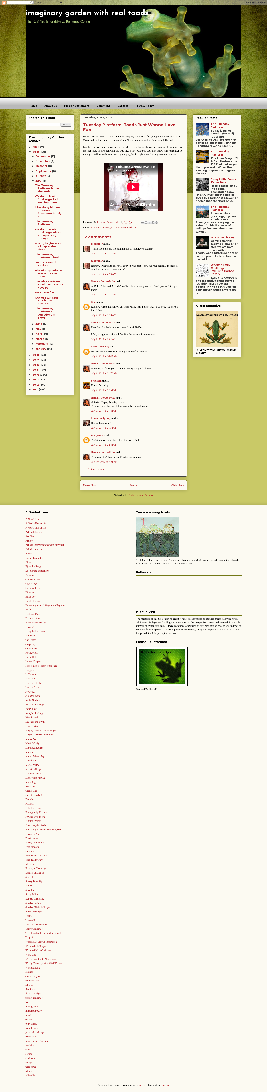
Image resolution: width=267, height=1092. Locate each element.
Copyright (103, 105)
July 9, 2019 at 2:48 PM (103, 410)
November (43, 161)
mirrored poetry (33, 1010)
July (39, 181)
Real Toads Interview (36, 855)
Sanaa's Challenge (34, 872)
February (42, 343)
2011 (36, 389)
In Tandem (31, 674)
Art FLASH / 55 (45, 292)
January (41, 348)
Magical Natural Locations (39, 734)
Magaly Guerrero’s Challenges (40, 730)
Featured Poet (32, 614)
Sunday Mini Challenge (37, 907)
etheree (29, 985)
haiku (28, 1002)
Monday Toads (33, 773)
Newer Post (90, 485)
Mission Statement (76, 105)
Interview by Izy (34, 683)
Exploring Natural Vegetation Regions (45, 605)
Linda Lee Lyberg (101, 418)
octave (28, 1019)
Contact (122, 105)
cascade (29, 971)
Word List (30, 954)
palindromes (31, 1028)
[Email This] (142, 222)
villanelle (30, 1075)
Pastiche (29, 799)
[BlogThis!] (146, 222)
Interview (30, 678)
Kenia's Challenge (34, 704)
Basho (28, 553)
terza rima (30, 1066)
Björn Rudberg (33, 566)
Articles (29, 540)
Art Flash (30, 536)
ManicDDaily (32, 743)
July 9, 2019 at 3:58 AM (103, 253)
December (43, 156)
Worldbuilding (32, 967)
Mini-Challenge (33, 769)
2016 (36, 364)
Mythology (31, 782)
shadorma (30, 1058)
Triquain (29, 937)
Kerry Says (31, 708)
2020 (36, 147)
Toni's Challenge (34, 928)
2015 (36, 369)
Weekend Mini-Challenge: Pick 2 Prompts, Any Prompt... (48, 234)
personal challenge (34, 1032)
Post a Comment (96, 469)
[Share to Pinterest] (156, 222)
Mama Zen (31, 739)
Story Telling (32, 894)
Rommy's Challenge (101, 227)
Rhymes (29, 864)
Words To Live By (222, 237)
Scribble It (30, 877)
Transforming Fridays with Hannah (43, 933)
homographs (31, 1006)
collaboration (32, 980)
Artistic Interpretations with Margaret (44, 544)
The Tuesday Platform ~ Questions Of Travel (45, 313)
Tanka (28, 915)
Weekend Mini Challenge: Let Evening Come (46, 199)
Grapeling (30, 644)
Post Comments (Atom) (140, 495)
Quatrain (29, 851)
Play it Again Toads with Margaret (43, 829)
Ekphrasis (30, 592)
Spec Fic (29, 890)
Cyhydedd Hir (32, 588)
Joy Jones (30, 691)
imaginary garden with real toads (87, 13)
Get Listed (30, 639)
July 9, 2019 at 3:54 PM (103, 444)
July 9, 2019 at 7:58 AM (103, 315)
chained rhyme (33, 976)
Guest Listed (31, 648)
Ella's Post (30, 596)
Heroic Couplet (33, 661)
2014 (36, 374)
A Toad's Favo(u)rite (36, 523)
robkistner (97, 244)
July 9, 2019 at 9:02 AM (103, 339)
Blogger (165, 1085)
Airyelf (143, 1085)
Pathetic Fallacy (33, 808)
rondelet (29, 1045)
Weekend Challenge (35, 946)
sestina (28, 1053)
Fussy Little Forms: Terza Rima (224, 181)
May (39, 328)
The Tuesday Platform (124, 227)
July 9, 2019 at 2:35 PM (103, 390)
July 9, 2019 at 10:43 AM (104, 356)
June (39, 324)
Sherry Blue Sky (100, 346)
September (44, 171)
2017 (36, 359)
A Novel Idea (32, 519)
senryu (28, 1049)
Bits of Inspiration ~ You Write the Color (48, 273)
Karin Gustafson (33, 700)
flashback (30, 989)
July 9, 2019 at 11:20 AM (104, 373)
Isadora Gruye (32, 687)
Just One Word (33, 695)
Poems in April (33, 834)
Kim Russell (31, 717)
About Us (50, 105)
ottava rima (31, 1023)
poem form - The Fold (36, 1041)
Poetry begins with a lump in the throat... (48, 246)
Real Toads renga (34, 859)
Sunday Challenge (34, 898)
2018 (36, 355)
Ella (93, 302)
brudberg (96, 380)
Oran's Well (31, 790)
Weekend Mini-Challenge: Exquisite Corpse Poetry (222, 269)
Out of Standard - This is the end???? (47, 300)
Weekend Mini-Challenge (38, 950)
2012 (36, 384)
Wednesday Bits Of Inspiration (41, 941)
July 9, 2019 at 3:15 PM (103, 427)
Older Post (177, 485)
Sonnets (29, 885)
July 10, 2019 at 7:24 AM (104, 461)
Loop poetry (31, 726)
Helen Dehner (32, 657)
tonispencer (97, 435)
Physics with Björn (35, 816)
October (42, 166)
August (41, 176)
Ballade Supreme (34, 549)
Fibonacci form (33, 618)
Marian (29, 752)
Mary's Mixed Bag (34, 756)
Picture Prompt (33, 820)
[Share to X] (149, 222)
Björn (28, 562)
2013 (36, 379)
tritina (28, 1071)
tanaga (28, 1062)
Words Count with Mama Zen (40, 959)
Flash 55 (29, 627)
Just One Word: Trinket (45, 264)
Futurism (30, 635)
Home (33, 105)
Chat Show (31, 583)
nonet (28, 1015)
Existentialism (32, 601)
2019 (36, 152)
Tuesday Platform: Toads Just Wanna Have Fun (49, 284)
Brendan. (30, 575)
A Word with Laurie (35, 527)
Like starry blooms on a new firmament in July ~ (48, 212)
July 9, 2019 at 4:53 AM (103, 274)
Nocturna (30, 786)
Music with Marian (35, 777)
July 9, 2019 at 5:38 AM (103, 294)
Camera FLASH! (34, 579)
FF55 (28, 609)
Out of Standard (33, 795)
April (39, 333)
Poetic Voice (31, 838)
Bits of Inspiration (34, 558)
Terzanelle (30, 920)
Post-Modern (32, 846)
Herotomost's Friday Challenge (41, 665)
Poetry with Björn (34, 842)
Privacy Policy (144, 105)
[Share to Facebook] (153, 222)
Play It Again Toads (35, 825)
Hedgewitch (31, 652)
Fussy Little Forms (35, 631)
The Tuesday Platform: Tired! (47, 256)
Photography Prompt (36, 812)
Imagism (29, 670)
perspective (31, 1036)
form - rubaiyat (33, 993)
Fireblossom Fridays (35, 622)
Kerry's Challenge (34, 713)
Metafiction (31, 760)
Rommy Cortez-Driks (103, 281)
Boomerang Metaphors (37, 570)
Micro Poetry (32, 764)
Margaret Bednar (34, 747)
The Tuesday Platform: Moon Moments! (47, 188)
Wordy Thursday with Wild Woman (43, 963)
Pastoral (29, 803)
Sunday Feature (33, 903)
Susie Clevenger (33, 911)
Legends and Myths (35, 721)
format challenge (34, 997)
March (40, 338)
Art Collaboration (34, 532)
